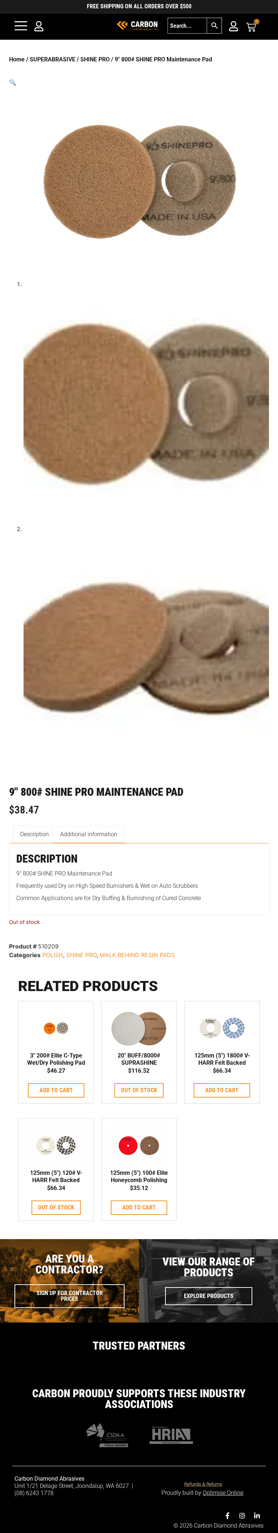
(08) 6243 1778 (34, 1493)
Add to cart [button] (56, 1090)
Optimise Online (223, 1492)
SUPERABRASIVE (52, 59)
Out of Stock (139, 1090)
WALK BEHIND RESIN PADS (137, 955)
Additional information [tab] (88, 834)
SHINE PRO (95, 59)
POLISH (52, 955)
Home (17, 59)
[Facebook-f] (227, 1515)
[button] (139, 82)
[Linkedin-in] (257, 1515)
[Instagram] (242, 1515)
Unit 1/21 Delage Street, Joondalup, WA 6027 (72, 1485)
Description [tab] (34, 834)
